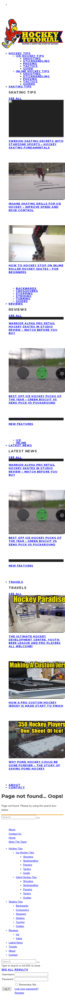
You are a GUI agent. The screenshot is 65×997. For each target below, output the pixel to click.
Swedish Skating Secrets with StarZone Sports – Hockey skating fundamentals (36, 144)
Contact (17, 787)
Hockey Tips (20, 53)
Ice (18, 440)
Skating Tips (20, 86)
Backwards (26, 288)
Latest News (20, 445)
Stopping (24, 293)
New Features (21, 424)
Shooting (32, 58)
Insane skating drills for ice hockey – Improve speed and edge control (35, 207)
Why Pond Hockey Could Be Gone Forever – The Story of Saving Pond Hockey (34, 765)
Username (8, 974)
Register (19, 992)
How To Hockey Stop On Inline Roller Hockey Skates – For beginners (36, 269)
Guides (27, 897)
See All (15, 98)
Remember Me (27, 984)
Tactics (30, 66)
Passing (30, 63)
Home (12, 837)
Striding (23, 296)
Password (7, 979)
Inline (19, 938)
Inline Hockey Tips (32, 71)
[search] (38, 818)
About (12, 829)
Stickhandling (36, 61)
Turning (23, 298)
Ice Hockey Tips (30, 56)
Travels (16, 582)
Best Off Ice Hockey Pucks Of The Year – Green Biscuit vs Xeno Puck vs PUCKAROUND (35, 399)
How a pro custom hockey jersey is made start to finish (36, 704)
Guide (28, 68)
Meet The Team (18, 841)
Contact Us (15, 833)
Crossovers (27, 291)
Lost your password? (26, 988)
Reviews (16, 303)
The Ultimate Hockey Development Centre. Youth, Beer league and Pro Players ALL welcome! (35, 641)
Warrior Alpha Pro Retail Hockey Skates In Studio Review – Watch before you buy (33, 328)
